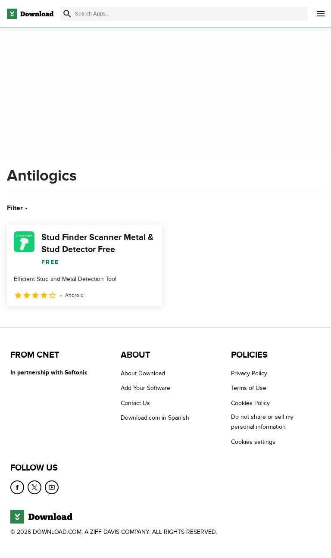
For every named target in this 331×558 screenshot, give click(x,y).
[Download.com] (30, 14)
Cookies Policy (250, 403)
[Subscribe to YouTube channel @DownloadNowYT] (52, 487)
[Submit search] (67, 14)
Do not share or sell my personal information (262, 421)
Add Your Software (145, 388)
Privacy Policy (249, 373)
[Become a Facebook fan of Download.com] (17, 487)
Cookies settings (253, 442)
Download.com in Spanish (155, 417)
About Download (143, 373)
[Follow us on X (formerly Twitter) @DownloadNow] (34, 487)
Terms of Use (248, 388)
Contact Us (135, 403)
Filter (15, 208)
